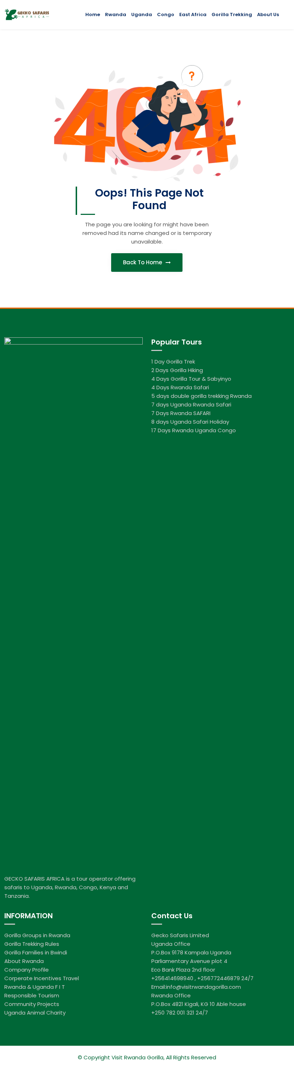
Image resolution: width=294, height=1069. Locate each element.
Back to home (143, 262)
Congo (165, 14)
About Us (268, 14)
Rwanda (115, 14)
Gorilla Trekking (232, 14)
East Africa (193, 14)
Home (92, 14)
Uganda (141, 14)
